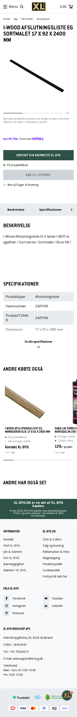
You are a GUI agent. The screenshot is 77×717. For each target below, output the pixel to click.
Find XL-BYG (11, 545)
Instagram (19, 606)
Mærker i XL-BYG (14, 570)
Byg (15, 18)
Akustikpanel (43, 18)
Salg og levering (53, 545)
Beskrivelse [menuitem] (15, 210)
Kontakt (8, 539)
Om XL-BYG (11, 557)
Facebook (18, 598)
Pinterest (18, 613)
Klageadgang (51, 557)
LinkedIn (57, 606)
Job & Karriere (12, 551)
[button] (38, 155)
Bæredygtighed (13, 564)
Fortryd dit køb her (55, 576)
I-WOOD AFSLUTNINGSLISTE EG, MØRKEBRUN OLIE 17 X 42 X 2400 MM (27, 430)
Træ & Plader (27, 18)
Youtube (57, 598)
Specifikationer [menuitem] (50, 210)
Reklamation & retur (56, 551)
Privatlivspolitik (52, 564)
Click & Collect (52, 539)
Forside (6, 18)
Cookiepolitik (51, 570)
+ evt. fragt (10, 452)
